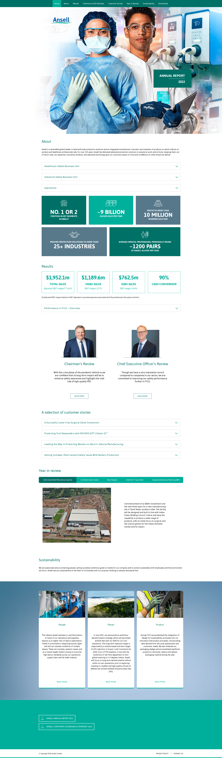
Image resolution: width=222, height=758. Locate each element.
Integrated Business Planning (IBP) (165, 480)
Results (76, 3)
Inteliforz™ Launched (134, 480)
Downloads (163, 3)
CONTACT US (178, 754)
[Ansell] (61, 20)
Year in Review (133, 3)
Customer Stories (115, 3)
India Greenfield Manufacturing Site (57, 480)
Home (56, 3)
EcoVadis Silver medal (90, 480)
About (66, 3)
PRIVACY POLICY (162, 754)
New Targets (112, 480)
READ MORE (79, 396)
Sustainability (148, 3)
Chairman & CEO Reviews (93, 3)
